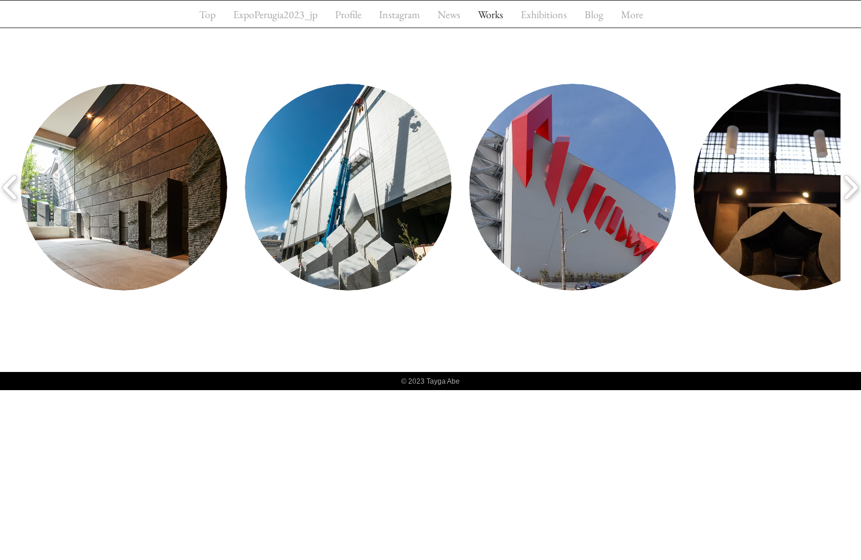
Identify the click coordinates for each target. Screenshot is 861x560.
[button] (123, 187)
